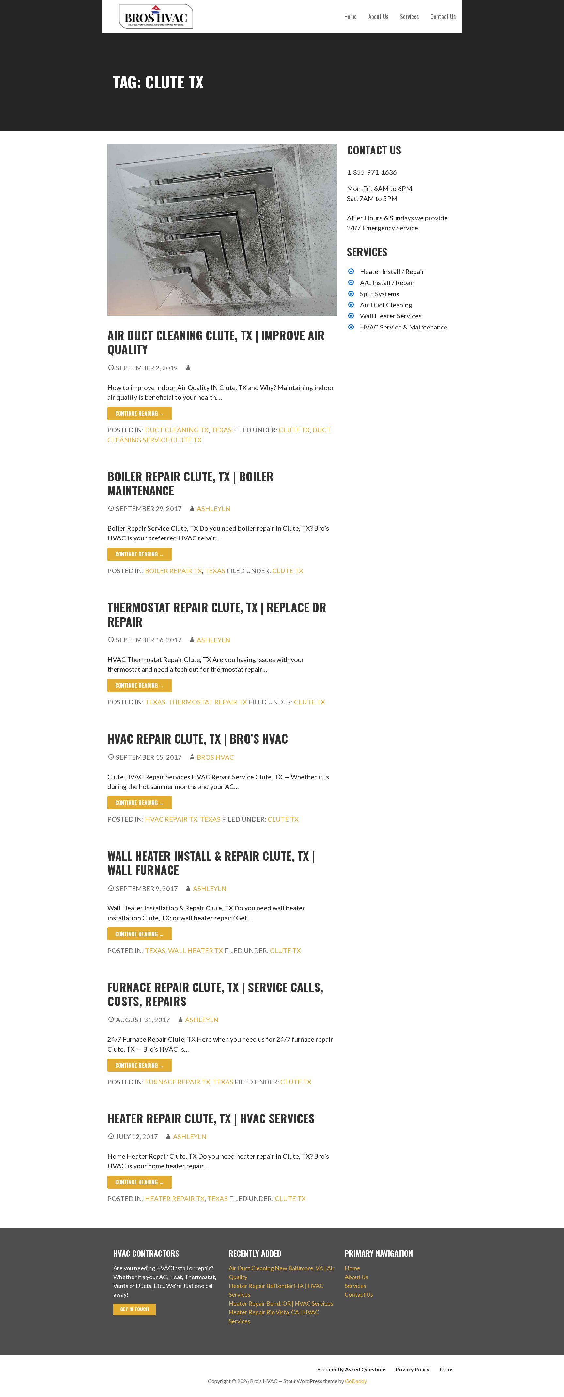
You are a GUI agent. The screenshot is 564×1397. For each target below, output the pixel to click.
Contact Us (443, 16)
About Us (378, 16)
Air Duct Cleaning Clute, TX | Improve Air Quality (216, 342)
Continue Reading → (139, 413)
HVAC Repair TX (171, 819)
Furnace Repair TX (177, 1081)
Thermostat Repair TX (207, 702)
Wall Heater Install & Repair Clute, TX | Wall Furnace (211, 862)
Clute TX (294, 430)
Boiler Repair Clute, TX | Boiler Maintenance (190, 483)
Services (409, 16)
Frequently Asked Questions (352, 1369)
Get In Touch (134, 1309)
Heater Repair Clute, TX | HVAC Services (211, 1118)
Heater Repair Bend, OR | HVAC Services (281, 1303)
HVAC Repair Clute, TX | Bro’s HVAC (197, 738)
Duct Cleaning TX (177, 430)
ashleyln (213, 508)
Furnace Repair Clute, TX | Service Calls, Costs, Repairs (215, 993)
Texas (221, 430)
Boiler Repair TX (173, 570)
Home (350, 16)
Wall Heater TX (195, 950)
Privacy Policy (413, 1369)
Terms (446, 1369)
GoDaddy (356, 1381)
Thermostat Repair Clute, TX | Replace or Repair (216, 614)
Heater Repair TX (175, 1198)
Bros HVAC (215, 757)
